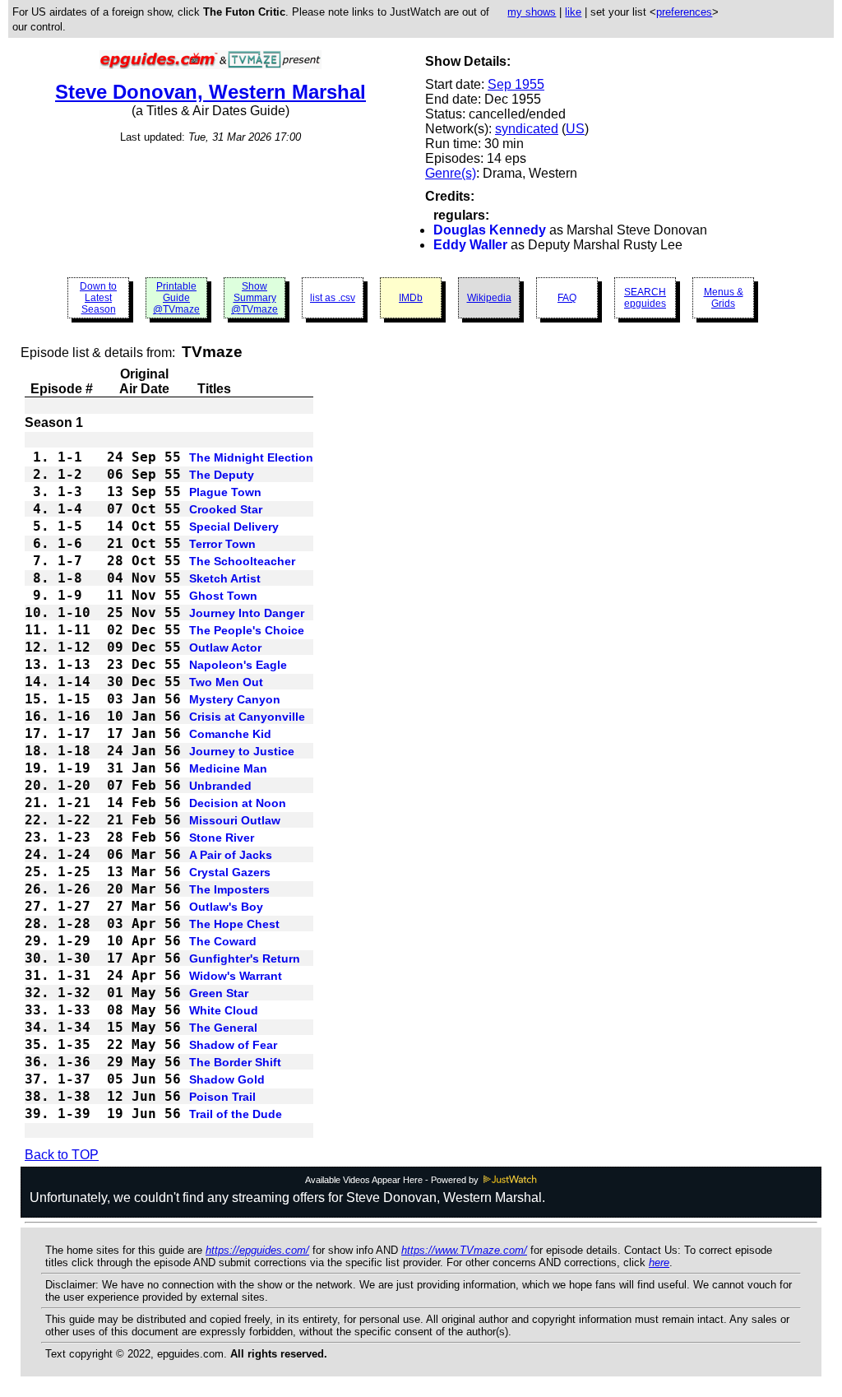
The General (223, 1027)
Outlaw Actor (225, 647)
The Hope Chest (234, 924)
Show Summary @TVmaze (254, 298)
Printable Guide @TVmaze (176, 298)
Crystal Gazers (230, 872)
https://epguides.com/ (257, 1250)
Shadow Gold (227, 1079)
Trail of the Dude (235, 1114)
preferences (684, 12)
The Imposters (229, 889)
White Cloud (223, 1010)
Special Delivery (234, 526)
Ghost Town (223, 595)
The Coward (223, 941)
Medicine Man (228, 768)
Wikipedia (489, 298)
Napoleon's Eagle (238, 664)
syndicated (526, 129)
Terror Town (222, 543)
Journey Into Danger (246, 613)
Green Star (218, 993)
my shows (531, 12)
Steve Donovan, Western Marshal (210, 92)
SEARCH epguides (645, 297)
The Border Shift (235, 1062)
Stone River (221, 837)
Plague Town (225, 492)
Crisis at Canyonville (247, 716)
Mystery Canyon (234, 699)
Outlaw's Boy (226, 906)
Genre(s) (450, 173)
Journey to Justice (241, 751)
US (575, 129)
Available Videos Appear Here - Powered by (393, 1180)
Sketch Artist (225, 578)
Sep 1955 (516, 84)
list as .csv (332, 298)
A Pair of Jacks (230, 854)
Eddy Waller (470, 245)
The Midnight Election (251, 457)
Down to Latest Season (98, 298)
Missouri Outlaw (234, 820)
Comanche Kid (230, 733)
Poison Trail (222, 1096)
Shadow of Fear (233, 1044)
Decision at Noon (237, 803)
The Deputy (221, 474)
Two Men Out (226, 682)
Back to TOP (62, 1155)
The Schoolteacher (242, 561)
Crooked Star (225, 509)
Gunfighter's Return (244, 958)
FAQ (566, 298)
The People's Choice (246, 630)
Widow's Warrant (235, 975)
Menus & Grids (723, 297)
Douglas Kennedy (489, 230)
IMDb (411, 298)
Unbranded (220, 785)
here (659, 1262)
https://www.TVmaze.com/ (464, 1250)
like (573, 12)
